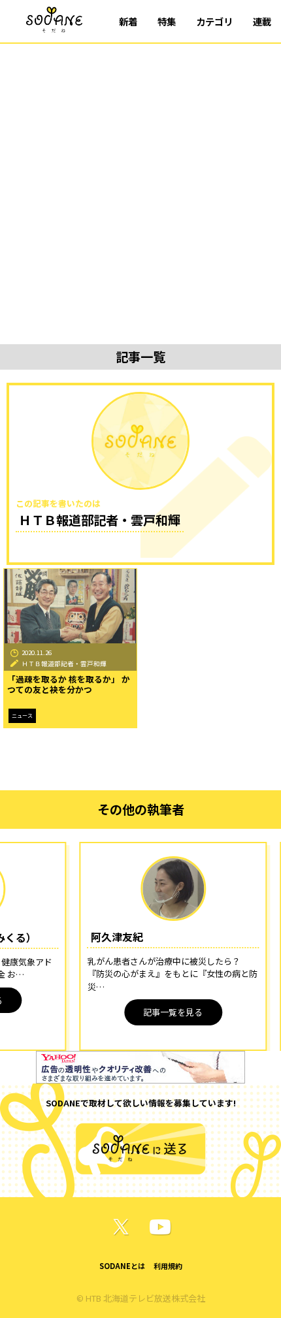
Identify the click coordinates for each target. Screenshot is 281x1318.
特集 (166, 21)
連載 (262, 21)
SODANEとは (122, 1266)
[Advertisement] (140, 190)
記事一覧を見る (173, 1012)
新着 (128, 21)
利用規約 (168, 1266)
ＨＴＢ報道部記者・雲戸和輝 (64, 663)
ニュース (22, 715)
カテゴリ (214, 21)
